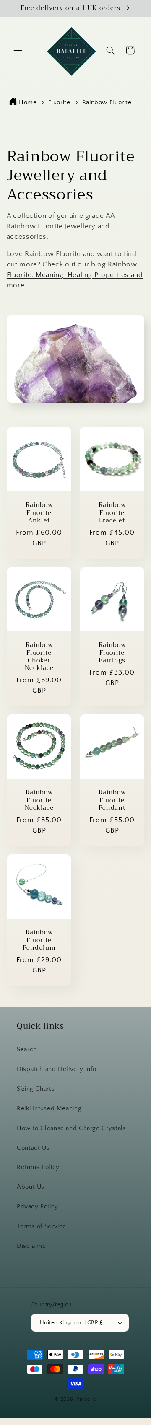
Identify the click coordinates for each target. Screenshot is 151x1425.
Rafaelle (86, 1399)
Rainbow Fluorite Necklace (38, 800)
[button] (17, 50)
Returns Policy (38, 1167)
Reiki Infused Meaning (49, 1108)
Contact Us (33, 1148)
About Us (30, 1187)
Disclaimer (32, 1246)
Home (28, 102)
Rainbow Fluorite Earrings (112, 653)
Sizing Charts (36, 1089)
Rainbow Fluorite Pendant (112, 800)
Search (27, 1049)
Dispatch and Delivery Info (56, 1069)
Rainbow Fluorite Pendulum (38, 940)
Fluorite (60, 102)
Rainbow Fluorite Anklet (38, 513)
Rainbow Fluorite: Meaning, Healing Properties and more (75, 275)
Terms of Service (41, 1226)
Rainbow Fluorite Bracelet (112, 513)
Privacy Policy (37, 1206)
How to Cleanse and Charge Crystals (71, 1128)
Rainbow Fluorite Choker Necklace (38, 657)
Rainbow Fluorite (107, 102)
